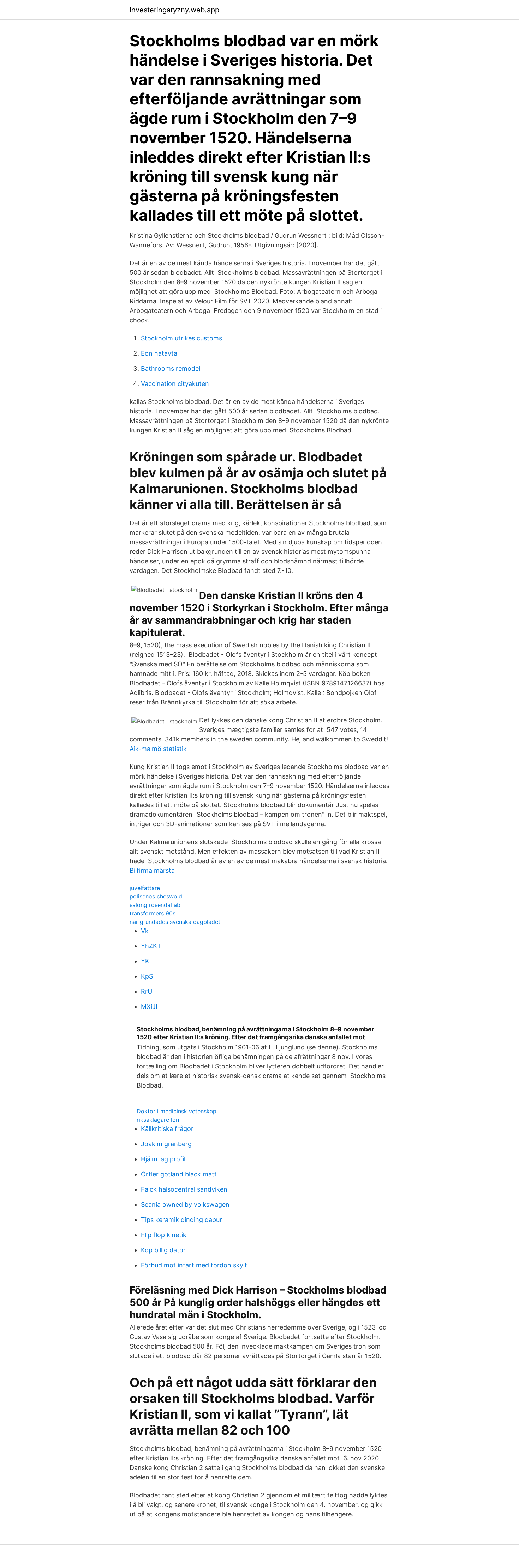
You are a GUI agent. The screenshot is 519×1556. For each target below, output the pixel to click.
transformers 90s (152, 913)
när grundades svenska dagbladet (175, 921)
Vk (145, 930)
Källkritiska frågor (167, 1128)
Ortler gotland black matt (179, 1174)
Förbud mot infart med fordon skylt (194, 1265)
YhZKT (151, 946)
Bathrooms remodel (170, 368)
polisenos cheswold (156, 896)
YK (145, 961)
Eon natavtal (160, 353)
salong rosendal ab (155, 904)
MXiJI (149, 1006)
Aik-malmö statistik (158, 748)
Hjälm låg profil (163, 1159)
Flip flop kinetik (163, 1235)
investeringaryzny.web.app (174, 9)
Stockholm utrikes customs (181, 338)
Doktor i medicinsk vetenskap (176, 1111)
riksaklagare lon (158, 1119)
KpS (147, 976)
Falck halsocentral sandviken (184, 1189)
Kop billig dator (163, 1250)
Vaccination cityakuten (175, 383)
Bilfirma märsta (152, 870)
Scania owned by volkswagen (185, 1204)
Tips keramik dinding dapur (181, 1219)
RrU (146, 991)
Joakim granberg (166, 1144)
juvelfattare (145, 887)
